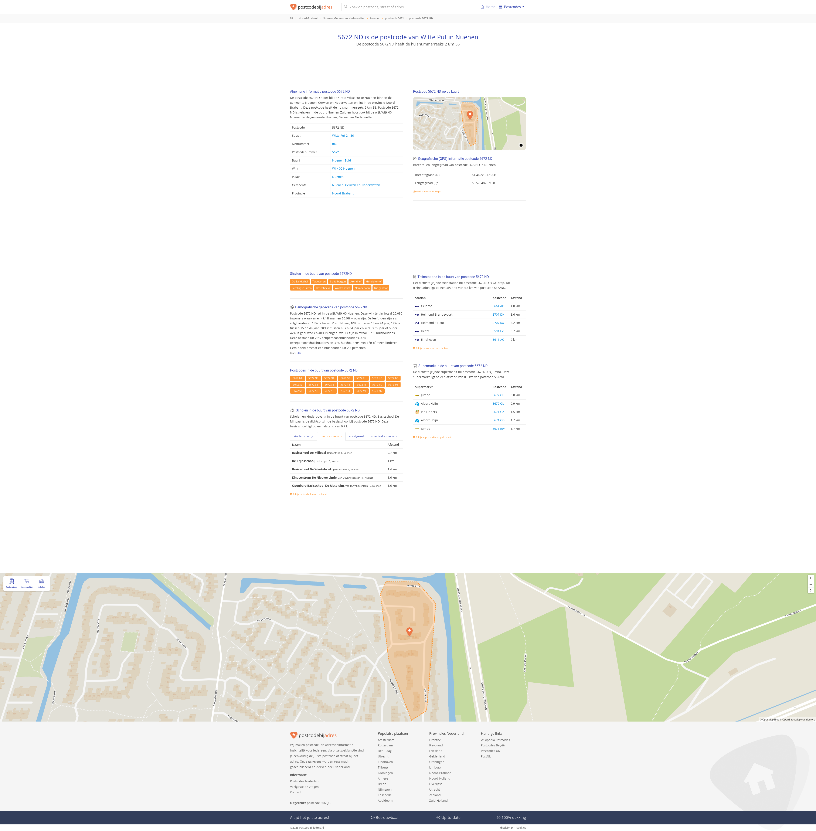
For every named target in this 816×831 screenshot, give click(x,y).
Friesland (435, 751)
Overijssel (436, 784)
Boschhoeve (323, 288)
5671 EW (499, 429)
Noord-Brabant (343, 193)
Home (491, 6)
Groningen (385, 773)
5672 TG (393, 384)
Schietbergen (338, 281)
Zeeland (435, 795)
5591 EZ (498, 331)
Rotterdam (385, 745)
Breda (382, 784)
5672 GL (498, 395)
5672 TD (377, 384)
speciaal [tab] (384, 436)
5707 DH (498, 314)
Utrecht (383, 756)
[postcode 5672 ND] (314, 7)
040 (334, 144)
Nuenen (338, 177)
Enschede (385, 795)
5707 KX (498, 323)
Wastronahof (342, 288)
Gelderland (437, 756)
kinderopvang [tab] (303, 436)
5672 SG (314, 391)
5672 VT (361, 391)
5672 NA (329, 378)
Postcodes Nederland (305, 781)
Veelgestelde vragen (304, 787)
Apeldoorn (385, 800)
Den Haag (385, 751)
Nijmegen (385, 789)
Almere (383, 778)
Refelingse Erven (302, 288)
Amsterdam (386, 740)
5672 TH (361, 378)
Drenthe (435, 740)
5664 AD (498, 306)
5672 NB (313, 378)
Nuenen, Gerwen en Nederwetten (356, 185)
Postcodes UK (490, 751)
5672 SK (297, 391)
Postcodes (512, 6)
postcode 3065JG (318, 803)
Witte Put (434, 37)
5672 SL (297, 384)
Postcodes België (493, 745)
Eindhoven (385, 762)
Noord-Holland (439, 778)
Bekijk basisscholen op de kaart (309, 494)
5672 (335, 152)
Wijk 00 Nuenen (343, 168)
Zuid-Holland (438, 800)
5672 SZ (345, 378)
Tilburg (383, 767)
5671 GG (498, 420)
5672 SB (313, 384)
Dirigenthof (381, 288)
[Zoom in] (811, 578)
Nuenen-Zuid (341, 160)
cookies (521, 828)
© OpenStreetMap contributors (797, 719)
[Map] (469, 123)
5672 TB (345, 384)
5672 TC (393, 378)
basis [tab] (331, 436)
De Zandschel (300, 281)
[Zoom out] (811, 584)
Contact (295, 792)
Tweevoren (319, 281)
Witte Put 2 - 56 (343, 135)
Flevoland (436, 745)
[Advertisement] (408, 65)
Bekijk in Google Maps (428, 191)
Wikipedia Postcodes (495, 740)
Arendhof (355, 281)
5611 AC (498, 340)
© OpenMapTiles (769, 719)
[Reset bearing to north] (811, 590)
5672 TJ (361, 384)
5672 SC (329, 391)
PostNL (486, 756)
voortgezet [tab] (356, 436)
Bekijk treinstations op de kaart (432, 348)
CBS (299, 353)
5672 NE (298, 378)
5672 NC (377, 378)
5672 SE (329, 384)
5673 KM (377, 391)
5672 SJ (345, 391)
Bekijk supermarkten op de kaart (433, 437)
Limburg (435, 767)
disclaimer (506, 828)
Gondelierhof (374, 281)
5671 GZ (498, 412)
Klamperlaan (362, 288)
